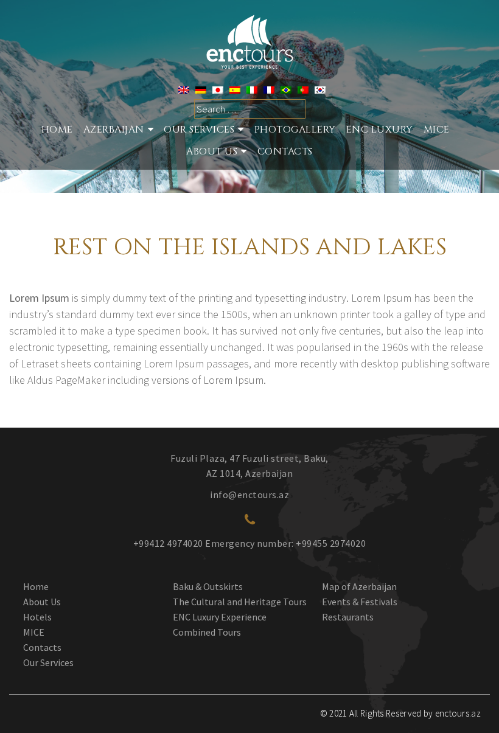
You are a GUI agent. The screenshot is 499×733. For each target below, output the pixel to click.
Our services (199, 129)
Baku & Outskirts (208, 586)
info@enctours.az (249, 494)
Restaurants (348, 617)
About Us (211, 151)
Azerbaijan (113, 129)
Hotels (37, 617)
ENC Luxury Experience (220, 617)
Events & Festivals (359, 602)
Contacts (285, 151)
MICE (437, 129)
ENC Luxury (379, 129)
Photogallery (295, 129)
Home (57, 129)
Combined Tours (207, 632)
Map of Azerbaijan (359, 586)
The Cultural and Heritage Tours (240, 602)
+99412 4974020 (168, 543)
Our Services (48, 662)
